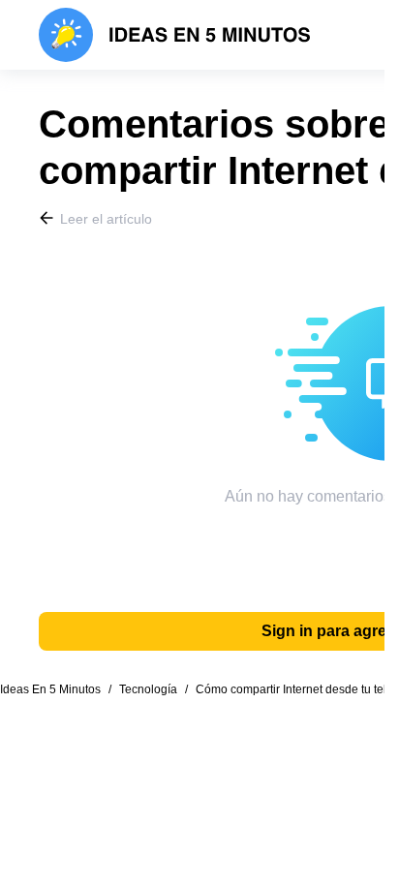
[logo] (175, 35)
